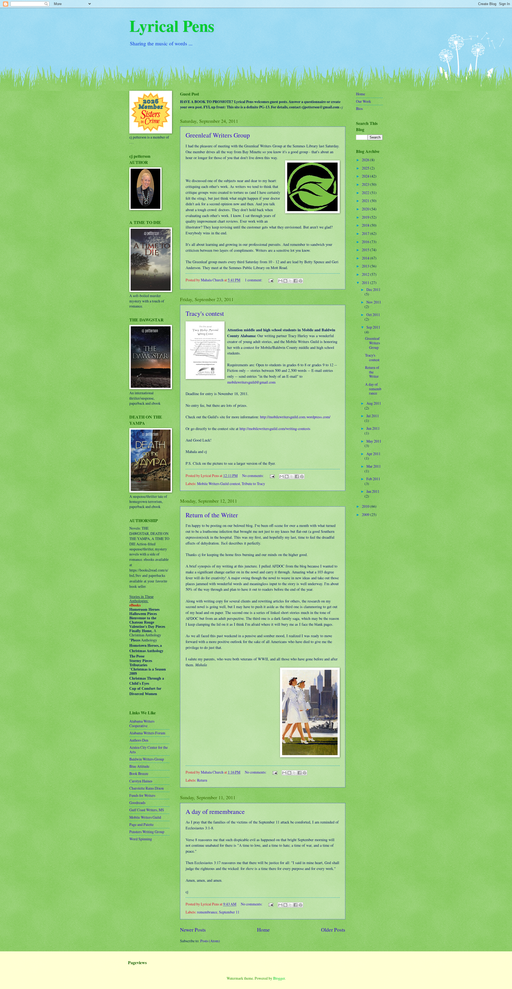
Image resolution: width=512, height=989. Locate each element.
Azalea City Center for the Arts (148, 749)
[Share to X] (290, 280)
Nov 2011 (373, 302)
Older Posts (333, 929)
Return (202, 780)
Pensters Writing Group (146, 831)
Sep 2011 (373, 327)
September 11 (229, 912)
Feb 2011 (373, 478)
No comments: (253, 475)
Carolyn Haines (140, 780)
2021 (366, 200)
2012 (366, 274)
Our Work (363, 101)
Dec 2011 (373, 289)
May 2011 (373, 441)
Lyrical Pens (171, 25)
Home (263, 929)
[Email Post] (270, 279)
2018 (366, 225)
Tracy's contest (205, 313)
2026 (366, 159)
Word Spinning (140, 838)
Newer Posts (193, 929)
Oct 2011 (373, 314)
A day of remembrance (215, 811)
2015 (366, 249)
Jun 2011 (373, 428)
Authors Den (138, 740)
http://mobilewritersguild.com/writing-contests (274, 428)
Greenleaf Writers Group (218, 135)
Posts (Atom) (210, 940)
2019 (366, 217)
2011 (366, 282)
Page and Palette (141, 824)
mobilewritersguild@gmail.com (251, 382)
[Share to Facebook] (295, 280)
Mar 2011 (373, 466)
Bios (359, 108)
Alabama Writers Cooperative (141, 723)
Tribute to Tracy (253, 483)
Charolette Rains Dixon (146, 788)
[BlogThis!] (285, 280)
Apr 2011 (373, 453)
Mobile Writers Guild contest (218, 483)
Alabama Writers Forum (147, 732)
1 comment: (254, 279)
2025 (366, 168)
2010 (366, 506)
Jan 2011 (372, 491)
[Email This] (280, 280)
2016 (366, 241)
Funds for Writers (142, 795)
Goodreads (137, 802)
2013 (366, 266)
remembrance (207, 912)
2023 (366, 184)
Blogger (279, 978)
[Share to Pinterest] (300, 280)
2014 (366, 258)
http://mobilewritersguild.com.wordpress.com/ (295, 416)
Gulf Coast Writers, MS (146, 809)
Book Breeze (138, 773)
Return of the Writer (212, 515)
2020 (366, 208)
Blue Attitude (139, 766)
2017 (366, 233)
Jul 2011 (372, 415)
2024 (366, 176)
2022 (366, 192)
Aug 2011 (373, 403)
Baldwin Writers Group (146, 759)
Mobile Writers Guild (145, 817)
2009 (366, 514)
